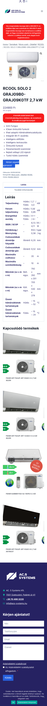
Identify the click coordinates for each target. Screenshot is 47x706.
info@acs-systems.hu (16, 603)
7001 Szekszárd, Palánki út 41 (20, 595)
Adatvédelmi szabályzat (14, 664)
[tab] (23, 185)
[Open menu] (42, 11)
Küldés (8, 677)
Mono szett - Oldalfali (19, 175)
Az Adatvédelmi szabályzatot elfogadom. (19, 669)
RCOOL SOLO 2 (13, 177)
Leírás (23, 185)
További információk (23, 190)
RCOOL (30, 175)
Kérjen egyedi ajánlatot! (11, 164)
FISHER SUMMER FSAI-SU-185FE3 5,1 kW (21, 494)
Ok (13, 702)
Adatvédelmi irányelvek (27, 702)
